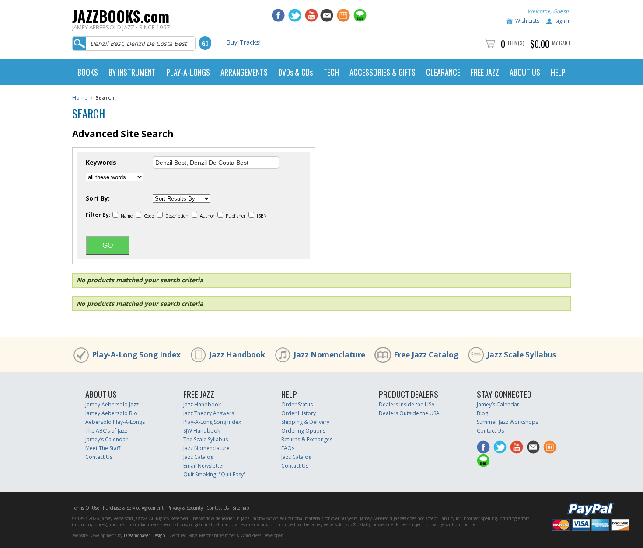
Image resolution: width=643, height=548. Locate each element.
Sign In (563, 20)
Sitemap (240, 508)
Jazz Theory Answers (208, 413)
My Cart (561, 42)
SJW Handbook (201, 430)
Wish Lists (527, 20)
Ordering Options (303, 430)
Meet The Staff (102, 448)
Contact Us (98, 457)
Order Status (297, 404)
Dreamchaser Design (144, 535)
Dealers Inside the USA (407, 404)
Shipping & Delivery (305, 422)
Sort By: (98, 198)
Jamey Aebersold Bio (111, 413)
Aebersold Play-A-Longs (115, 422)
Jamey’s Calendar (106, 439)
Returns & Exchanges (306, 439)
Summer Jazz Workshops (507, 422)
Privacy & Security (185, 508)
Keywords (101, 163)
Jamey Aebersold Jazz (112, 404)
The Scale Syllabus (205, 439)
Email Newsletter (203, 465)
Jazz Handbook (237, 355)
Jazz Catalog (198, 457)
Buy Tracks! (243, 42)
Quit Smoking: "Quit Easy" (214, 474)
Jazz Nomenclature (329, 355)
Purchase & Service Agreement (133, 508)
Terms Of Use (85, 508)
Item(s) (516, 42)
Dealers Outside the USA (409, 413)
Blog (482, 413)
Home (79, 97)
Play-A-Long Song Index (136, 355)
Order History (298, 413)
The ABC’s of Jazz (106, 430)
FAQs (287, 448)
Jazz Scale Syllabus (521, 355)
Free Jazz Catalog (426, 355)
